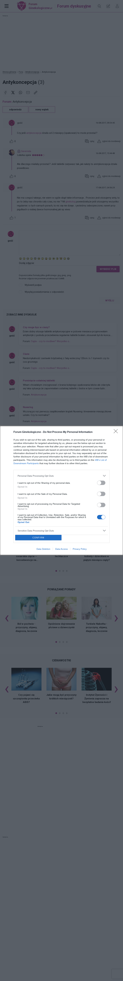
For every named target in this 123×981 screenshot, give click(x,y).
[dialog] (61, 490)
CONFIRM (38, 537)
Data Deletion (43, 549)
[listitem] (61, 475)
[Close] (117, 432)
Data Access (61, 549)
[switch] (101, 483)
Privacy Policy (80, 549)
